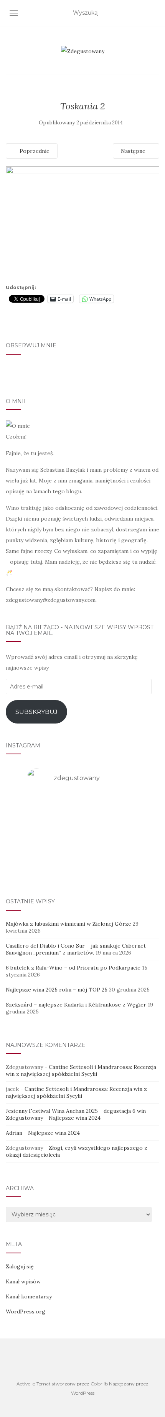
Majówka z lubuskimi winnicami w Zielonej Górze (68, 923)
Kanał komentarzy (29, 1296)
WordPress (82, 1393)
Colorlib (99, 1384)
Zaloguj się (20, 1266)
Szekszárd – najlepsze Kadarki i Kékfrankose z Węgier (76, 1004)
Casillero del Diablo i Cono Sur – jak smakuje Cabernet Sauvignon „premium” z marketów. (76, 949)
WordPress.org (25, 1311)
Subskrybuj (36, 711)
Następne (134, 150)
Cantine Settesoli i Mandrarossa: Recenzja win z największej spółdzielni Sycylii (81, 1070)
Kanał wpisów (23, 1281)
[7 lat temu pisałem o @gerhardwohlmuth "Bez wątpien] (82, 867)
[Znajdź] (154, 13)
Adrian (14, 1132)
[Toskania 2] (82, 223)
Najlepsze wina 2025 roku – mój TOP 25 (56, 989)
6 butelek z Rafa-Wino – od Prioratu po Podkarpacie (73, 967)
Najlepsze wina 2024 (75, 1117)
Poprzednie (34, 150)
